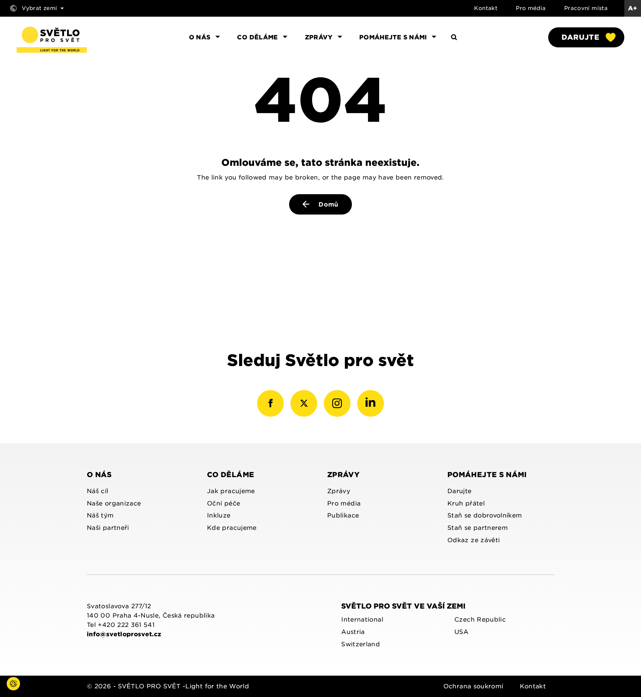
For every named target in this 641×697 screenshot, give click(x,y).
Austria (353, 631)
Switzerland (360, 644)
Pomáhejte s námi (487, 474)
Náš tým (100, 515)
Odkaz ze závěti (473, 540)
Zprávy (343, 474)
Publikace (343, 515)
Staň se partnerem (477, 527)
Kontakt (485, 8)
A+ (632, 8)
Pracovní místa (586, 8)
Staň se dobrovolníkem (484, 515)
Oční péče (223, 503)
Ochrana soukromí (473, 686)
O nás (99, 474)
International (362, 619)
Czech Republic (480, 619)
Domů (327, 204)
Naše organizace (114, 503)
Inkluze (219, 515)
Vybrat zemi (39, 8)
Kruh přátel (466, 503)
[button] (6, 690)
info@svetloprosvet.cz (124, 634)
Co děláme (230, 474)
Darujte (580, 37)
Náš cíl (98, 490)
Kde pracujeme (232, 527)
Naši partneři (108, 527)
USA (461, 631)
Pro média (531, 8)
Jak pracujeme (231, 490)
